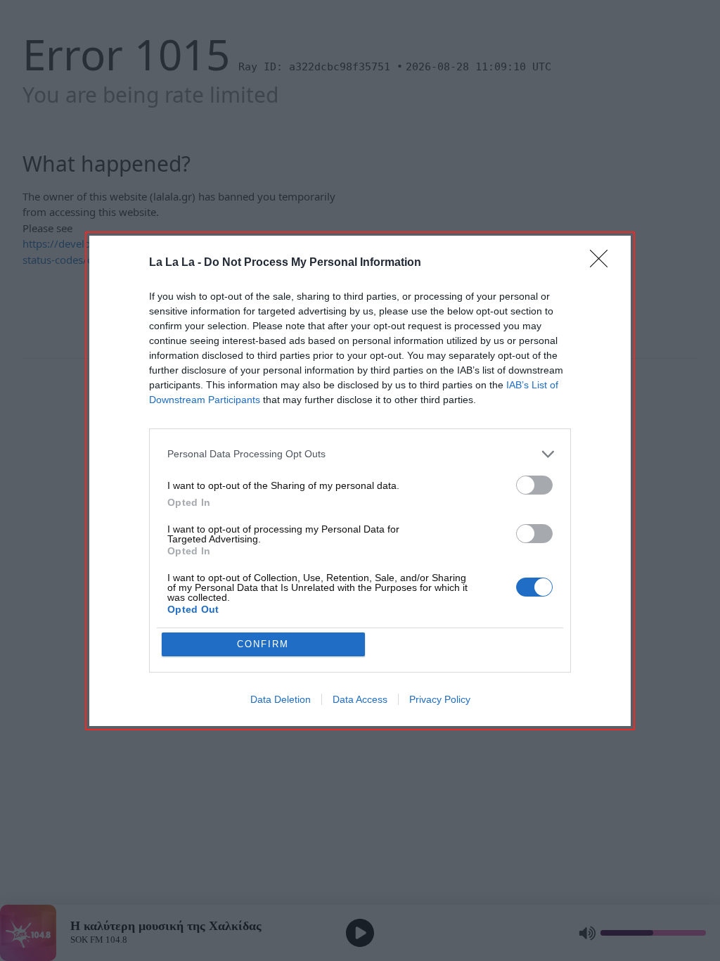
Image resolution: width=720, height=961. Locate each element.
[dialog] (360, 481)
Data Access (360, 699)
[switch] (534, 485)
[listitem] (360, 454)
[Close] (603, 263)
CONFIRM (263, 644)
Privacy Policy (439, 699)
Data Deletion (280, 699)
